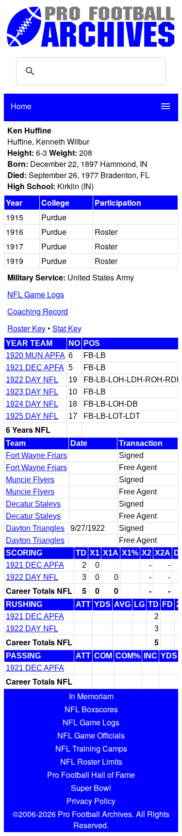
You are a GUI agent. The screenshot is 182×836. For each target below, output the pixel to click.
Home (21, 106)
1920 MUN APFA (35, 355)
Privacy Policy (91, 800)
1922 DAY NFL (32, 380)
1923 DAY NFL (32, 392)
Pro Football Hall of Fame (91, 774)
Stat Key (67, 328)
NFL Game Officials (91, 735)
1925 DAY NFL (32, 416)
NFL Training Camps (91, 748)
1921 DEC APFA (35, 367)
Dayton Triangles (35, 528)
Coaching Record (37, 311)
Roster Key (26, 328)
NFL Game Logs (35, 294)
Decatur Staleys (33, 504)
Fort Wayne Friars (36, 455)
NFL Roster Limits (91, 761)
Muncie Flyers (30, 479)
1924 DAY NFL (32, 404)
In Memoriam (91, 696)
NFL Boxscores (91, 709)
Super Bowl (91, 787)
